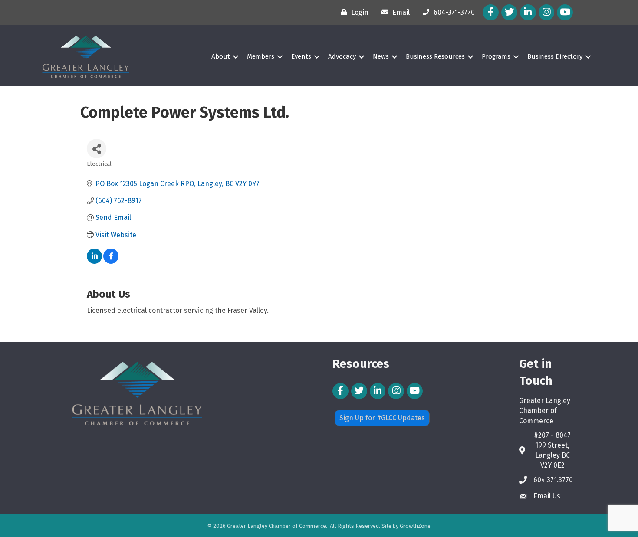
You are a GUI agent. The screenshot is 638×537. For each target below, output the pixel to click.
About (220, 56)
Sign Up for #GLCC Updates (382, 418)
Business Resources (435, 56)
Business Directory (554, 56)
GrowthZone (415, 526)
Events (301, 56)
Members (260, 56)
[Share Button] (96, 148)
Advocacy (342, 56)
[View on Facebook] (110, 261)
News (381, 56)
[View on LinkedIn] (94, 261)
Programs (496, 56)
